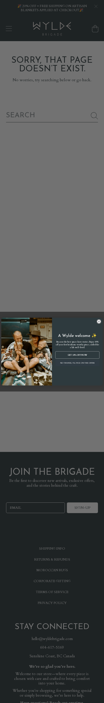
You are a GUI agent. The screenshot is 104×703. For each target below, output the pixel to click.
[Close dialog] (99, 321)
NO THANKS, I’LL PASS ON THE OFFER (77, 363)
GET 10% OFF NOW (77, 355)
